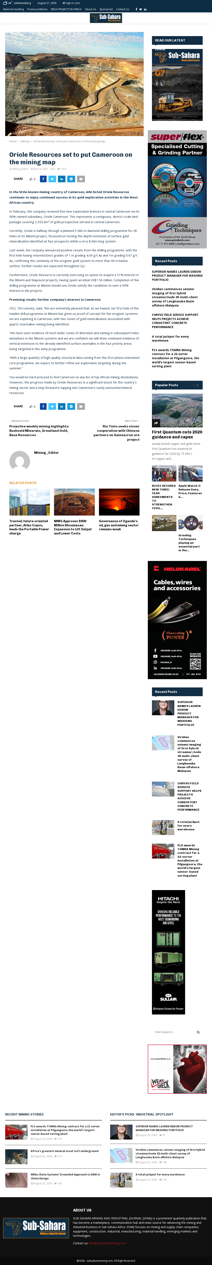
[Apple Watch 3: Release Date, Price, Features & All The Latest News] (190, 473)
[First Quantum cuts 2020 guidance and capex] (177, 410)
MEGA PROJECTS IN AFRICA (66, 9)
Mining (26, 147)
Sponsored (106, 9)
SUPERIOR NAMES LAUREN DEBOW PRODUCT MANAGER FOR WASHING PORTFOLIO (177, 276)
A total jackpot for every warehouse (188, 825)
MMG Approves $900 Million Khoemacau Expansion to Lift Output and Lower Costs (73, 527)
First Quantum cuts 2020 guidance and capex (177, 434)
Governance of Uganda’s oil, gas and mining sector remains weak (119, 525)
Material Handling (13, 9)
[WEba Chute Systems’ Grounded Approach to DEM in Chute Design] (16, 1180)
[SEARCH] (198, 1032)
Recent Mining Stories (24, 1114)
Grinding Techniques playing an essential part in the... (189, 543)
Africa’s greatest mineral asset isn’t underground (65, 1151)
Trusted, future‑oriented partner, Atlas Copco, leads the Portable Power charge (29, 527)
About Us (90, 9)
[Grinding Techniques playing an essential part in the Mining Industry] (190, 523)
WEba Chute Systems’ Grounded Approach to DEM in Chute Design (65, 1176)
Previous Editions (37, 9)
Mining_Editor (21, 169)
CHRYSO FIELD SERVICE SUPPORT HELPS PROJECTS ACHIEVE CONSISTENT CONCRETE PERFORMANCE (175, 321)
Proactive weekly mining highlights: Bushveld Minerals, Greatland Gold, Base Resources (39, 430)
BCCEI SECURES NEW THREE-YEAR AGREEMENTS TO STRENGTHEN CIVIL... (164, 497)
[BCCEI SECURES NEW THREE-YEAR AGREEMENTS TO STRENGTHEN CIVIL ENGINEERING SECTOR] (164, 473)
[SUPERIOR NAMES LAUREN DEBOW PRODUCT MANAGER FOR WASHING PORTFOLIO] (163, 707)
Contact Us (122, 9)
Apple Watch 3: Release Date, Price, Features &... (190, 491)
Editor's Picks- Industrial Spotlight (141, 1114)
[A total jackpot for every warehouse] (163, 827)
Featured (15, 147)
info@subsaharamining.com (107, 1243)
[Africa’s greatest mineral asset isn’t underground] (16, 1156)
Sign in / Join (72, 3)
